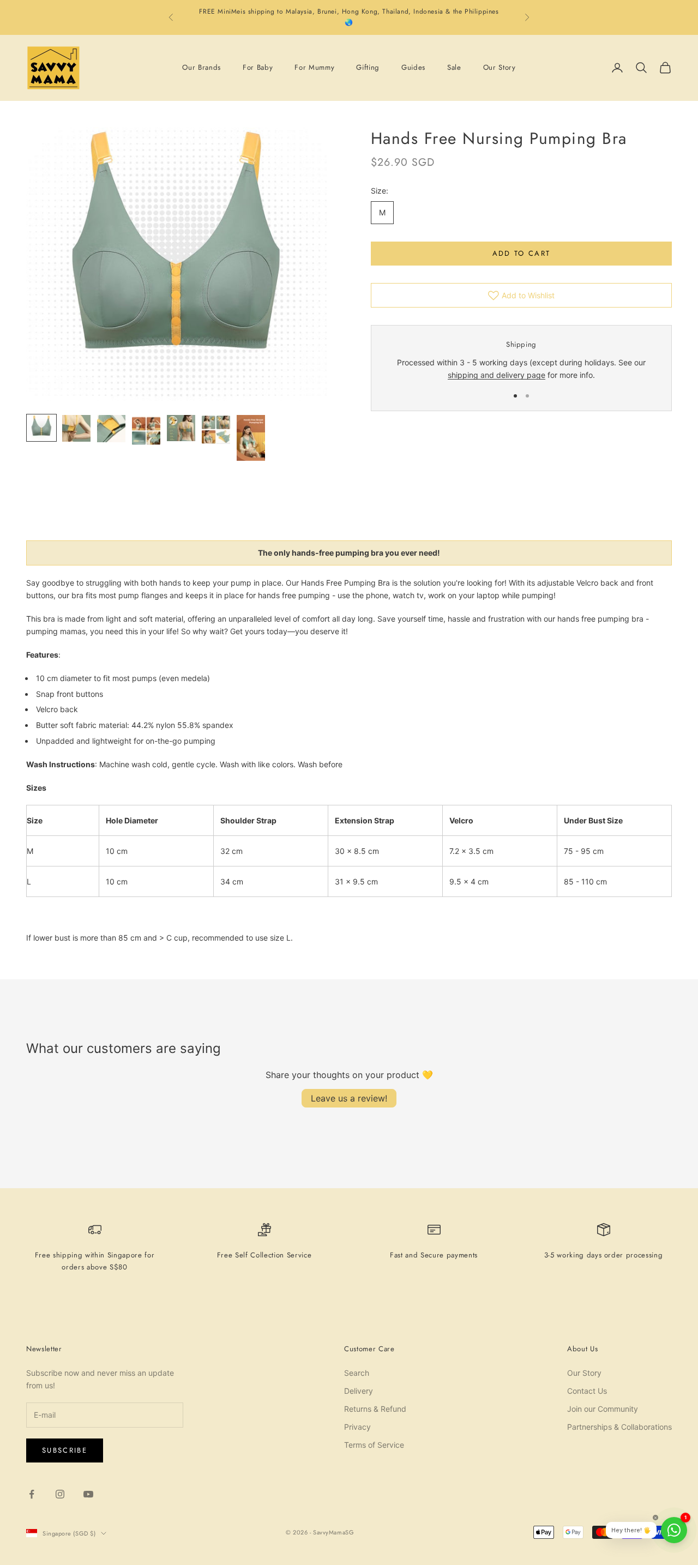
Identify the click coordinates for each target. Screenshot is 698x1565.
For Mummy (314, 67)
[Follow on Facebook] (31, 1494)
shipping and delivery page (496, 375)
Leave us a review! (349, 1098)
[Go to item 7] (251, 438)
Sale (454, 67)
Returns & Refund (375, 1408)
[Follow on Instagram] (60, 1494)
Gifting (368, 67)
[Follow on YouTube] (88, 1494)
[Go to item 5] (181, 428)
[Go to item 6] (216, 430)
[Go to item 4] (146, 430)
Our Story (499, 67)
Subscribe (64, 1450)
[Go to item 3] (111, 428)
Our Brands (201, 67)
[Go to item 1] (41, 428)
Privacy (357, 1426)
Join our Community (602, 1408)
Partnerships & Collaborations (619, 1426)
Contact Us (587, 1390)
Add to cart (521, 253)
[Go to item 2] (76, 428)
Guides (413, 67)
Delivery (358, 1390)
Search (356, 1372)
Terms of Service (374, 1444)
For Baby (258, 67)
